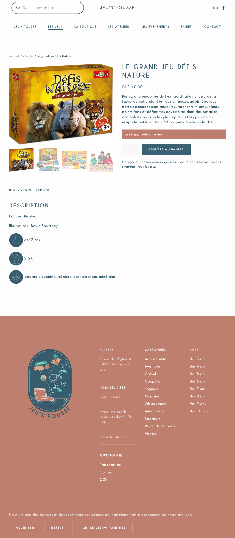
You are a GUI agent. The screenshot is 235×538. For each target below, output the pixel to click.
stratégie (129, 167)
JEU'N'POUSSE (117, 7)
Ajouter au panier (166, 149)
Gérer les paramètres (104, 527)
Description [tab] (20, 190)
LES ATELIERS (119, 26)
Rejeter (58, 527)
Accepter (25, 527)
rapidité (215, 162)
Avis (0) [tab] (43, 190)
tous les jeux (146, 167)
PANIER (186, 26)
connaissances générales (160, 162)
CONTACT (212, 26)
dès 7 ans (187, 162)
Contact (107, 472)
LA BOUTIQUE (85, 26)
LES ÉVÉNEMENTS (156, 26)
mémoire (28, 56)
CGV (103, 479)
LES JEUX (55, 26)
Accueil (14, 56)
